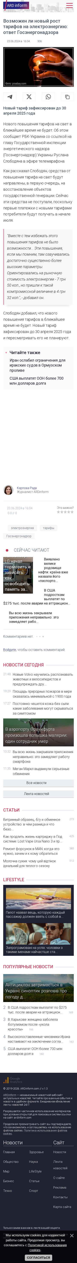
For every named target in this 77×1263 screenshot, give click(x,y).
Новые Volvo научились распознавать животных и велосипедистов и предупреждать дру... (43, 679)
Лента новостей (36, 794)
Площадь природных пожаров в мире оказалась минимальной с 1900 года (42, 693)
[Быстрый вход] (61, 5)
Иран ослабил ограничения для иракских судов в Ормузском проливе (37, 365)
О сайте (59, 1178)
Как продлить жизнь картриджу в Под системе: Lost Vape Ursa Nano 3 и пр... (38, 839)
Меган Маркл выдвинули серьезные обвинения (41, 771)
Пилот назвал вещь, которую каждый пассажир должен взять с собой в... (35, 914)
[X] (29, 96)
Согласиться (38, 1257)
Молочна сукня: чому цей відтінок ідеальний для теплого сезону (38, 863)
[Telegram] (9, 96)
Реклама (59, 1187)
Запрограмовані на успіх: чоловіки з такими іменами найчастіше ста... (34, 950)
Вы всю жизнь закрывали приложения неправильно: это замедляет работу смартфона (43, 757)
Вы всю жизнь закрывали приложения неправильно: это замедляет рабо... (34, 617)
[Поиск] (52, 5)
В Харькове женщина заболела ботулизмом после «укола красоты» (33, 1024)
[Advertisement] (38, 441)
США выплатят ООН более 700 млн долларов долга (37, 380)
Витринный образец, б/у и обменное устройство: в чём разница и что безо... (38, 824)
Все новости (36, 783)
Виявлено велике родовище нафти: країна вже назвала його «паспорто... (53, 570)
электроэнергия (22, 528)
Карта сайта (62, 1207)
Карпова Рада (27, 488)
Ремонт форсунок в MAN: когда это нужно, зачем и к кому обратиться (38, 851)
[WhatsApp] (48, 96)
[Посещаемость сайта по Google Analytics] (12, 1080)
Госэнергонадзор (18, 536)
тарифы (48, 528)
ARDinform (9, 1095)
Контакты (60, 1197)
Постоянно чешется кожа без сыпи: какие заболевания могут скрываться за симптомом (43, 708)
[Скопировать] (67, 96)
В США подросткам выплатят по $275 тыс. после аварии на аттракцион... (36, 596)
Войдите (9, 650)
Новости (59, 1152)
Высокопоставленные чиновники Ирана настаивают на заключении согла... (41, 1039)
